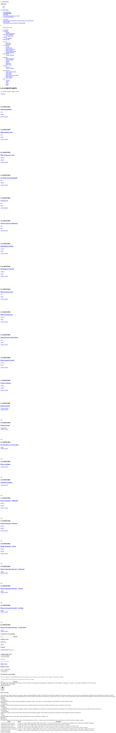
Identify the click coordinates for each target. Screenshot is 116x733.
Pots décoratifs (9, 47)
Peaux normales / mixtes (11, 71)
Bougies (7, 46)
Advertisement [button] (4, 710)
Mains (7, 85)
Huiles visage (9, 64)
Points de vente (4, 663)
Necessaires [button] (3, 717)
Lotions (7, 61)
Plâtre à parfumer (9, 50)
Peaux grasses (9, 74)
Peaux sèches (9, 72)
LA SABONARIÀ (5, 1)
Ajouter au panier (4, 116)
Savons (7, 62)
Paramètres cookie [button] (5, 684)
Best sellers (8, 43)
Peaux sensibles (9, 76)
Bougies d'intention (10, 55)
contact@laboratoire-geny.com (7, 649)
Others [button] (2, 713)
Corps (7, 83)
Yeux (7, 82)
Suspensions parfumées (11, 51)
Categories (3, 93)
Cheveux (8, 80)
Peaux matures (9, 77)
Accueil (2, 644)
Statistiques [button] (3, 706)
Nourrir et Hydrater (10, 68)
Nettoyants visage (9, 59)
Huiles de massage (10, 58)
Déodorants (8, 63)
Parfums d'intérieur (10, 52)
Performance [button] (3, 702)
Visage (7, 81)
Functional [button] (3, 698)
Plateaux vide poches (10, 49)
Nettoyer (8, 67)
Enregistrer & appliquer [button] (5, 731)
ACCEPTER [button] (12, 684)
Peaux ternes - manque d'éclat (12, 75)
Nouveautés (8, 44)
